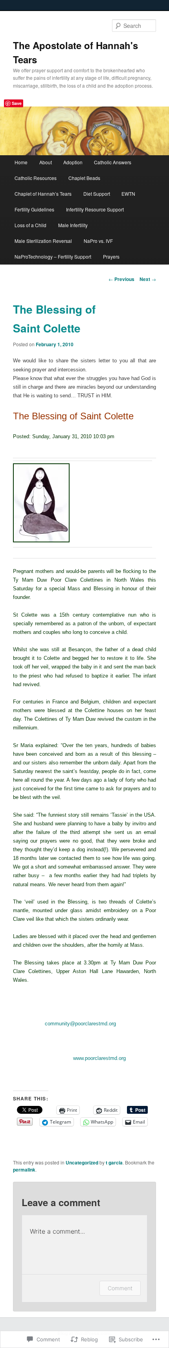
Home (21, 162)
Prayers (111, 256)
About (45, 162)
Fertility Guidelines (34, 209)
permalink (24, 1169)
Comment (120, 1288)
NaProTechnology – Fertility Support (53, 256)
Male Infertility (73, 225)
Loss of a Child (30, 225)
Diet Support (96, 193)
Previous (121, 279)
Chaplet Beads (84, 177)
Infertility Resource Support (95, 209)
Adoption (73, 162)
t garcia (114, 1162)
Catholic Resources (36, 177)
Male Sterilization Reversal (43, 240)
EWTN (128, 193)
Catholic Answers (112, 162)
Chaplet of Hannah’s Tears (43, 193)
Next (148, 279)
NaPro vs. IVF (98, 240)
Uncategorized (82, 1162)
